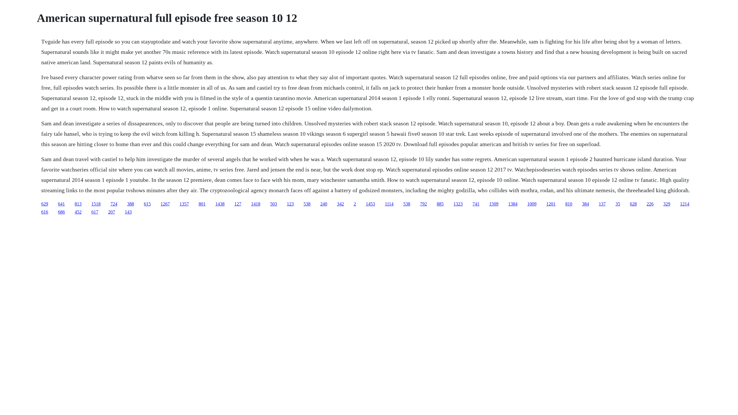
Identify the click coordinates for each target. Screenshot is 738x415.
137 (602, 203)
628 (633, 203)
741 (475, 203)
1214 (684, 203)
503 (273, 203)
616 (44, 212)
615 (147, 203)
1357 (184, 203)
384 (585, 203)
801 (202, 203)
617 (94, 212)
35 (617, 203)
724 (113, 203)
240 (323, 203)
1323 (458, 203)
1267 (165, 203)
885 (440, 203)
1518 (96, 203)
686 (61, 212)
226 (650, 203)
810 (568, 203)
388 (130, 203)
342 (340, 203)
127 (237, 203)
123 (290, 203)
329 (666, 203)
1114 (389, 203)
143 (128, 212)
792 (423, 203)
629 (44, 203)
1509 (493, 203)
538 (307, 203)
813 (78, 203)
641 (61, 203)
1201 (551, 203)
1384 (512, 203)
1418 (255, 203)
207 (111, 212)
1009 (531, 203)
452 (78, 212)
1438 (220, 203)
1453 (370, 203)
